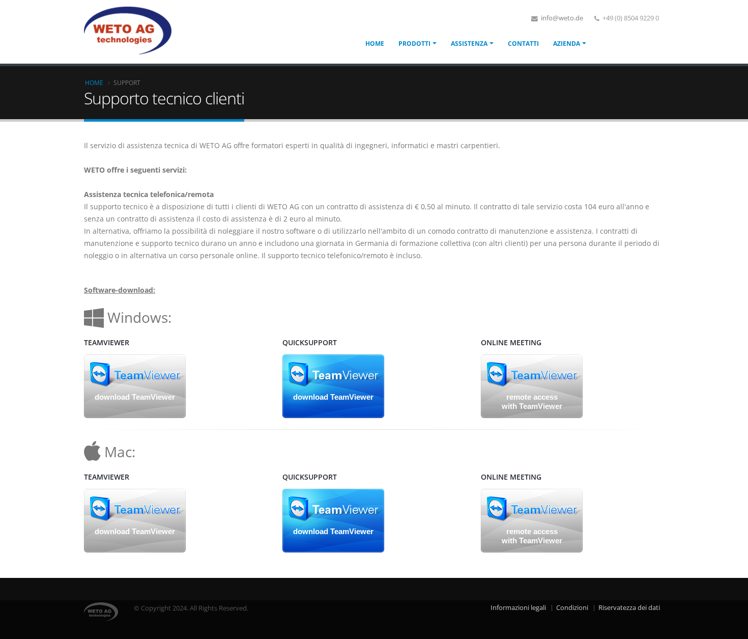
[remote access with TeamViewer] (532, 385)
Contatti (523, 43)
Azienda (566, 43)
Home (374, 43)
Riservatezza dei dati (629, 607)
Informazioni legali (518, 607)
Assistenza (469, 43)
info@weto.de (561, 18)
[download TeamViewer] (135, 385)
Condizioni (572, 607)
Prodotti (414, 43)
